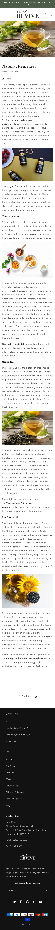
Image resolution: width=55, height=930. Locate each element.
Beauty (9, 721)
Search (9, 759)
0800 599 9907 (14, 846)
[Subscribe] (46, 890)
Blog (8, 805)
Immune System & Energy (18, 734)
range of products (16, 186)
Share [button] (8, 78)
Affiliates (10, 772)
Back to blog (29, 696)
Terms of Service (14, 798)
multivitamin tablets (18, 344)
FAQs (8, 779)
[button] (3, 14)
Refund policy (12, 785)
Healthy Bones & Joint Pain (18, 728)
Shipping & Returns (15, 792)
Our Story (10, 766)
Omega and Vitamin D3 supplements (26, 658)
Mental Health (12, 741)
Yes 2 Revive (30, 925)
